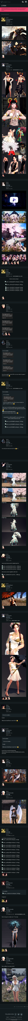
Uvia (3, 891)
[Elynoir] (3, 556)
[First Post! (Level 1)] (9, 466)
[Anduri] (9, 262)
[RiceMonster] (3, 874)
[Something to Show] (6, 20)
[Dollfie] (3, 698)
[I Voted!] (8, 20)
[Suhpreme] (3, 65)
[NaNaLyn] (3, 297)
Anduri (4, 392)
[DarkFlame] (3, 465)
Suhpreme (5, 715)
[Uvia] (3, 271)
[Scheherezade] (3, 793)
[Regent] (3, 761)
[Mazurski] (17, 262)
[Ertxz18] (3, 56)
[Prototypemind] (3, 175)
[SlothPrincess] (3, 262)
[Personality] (9, 185)
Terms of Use (19, 1017)
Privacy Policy (13, 1017)
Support (7, 1017)
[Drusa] (6, 874)
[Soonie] (3, 306)
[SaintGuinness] (15, 262)
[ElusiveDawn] (3, 19)
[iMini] (3, 184)
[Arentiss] (6, 262)
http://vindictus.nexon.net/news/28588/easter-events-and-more (13, 752)
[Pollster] (9, 20)
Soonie (4, 350)
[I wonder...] (8, 185)
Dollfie (4, 738)
